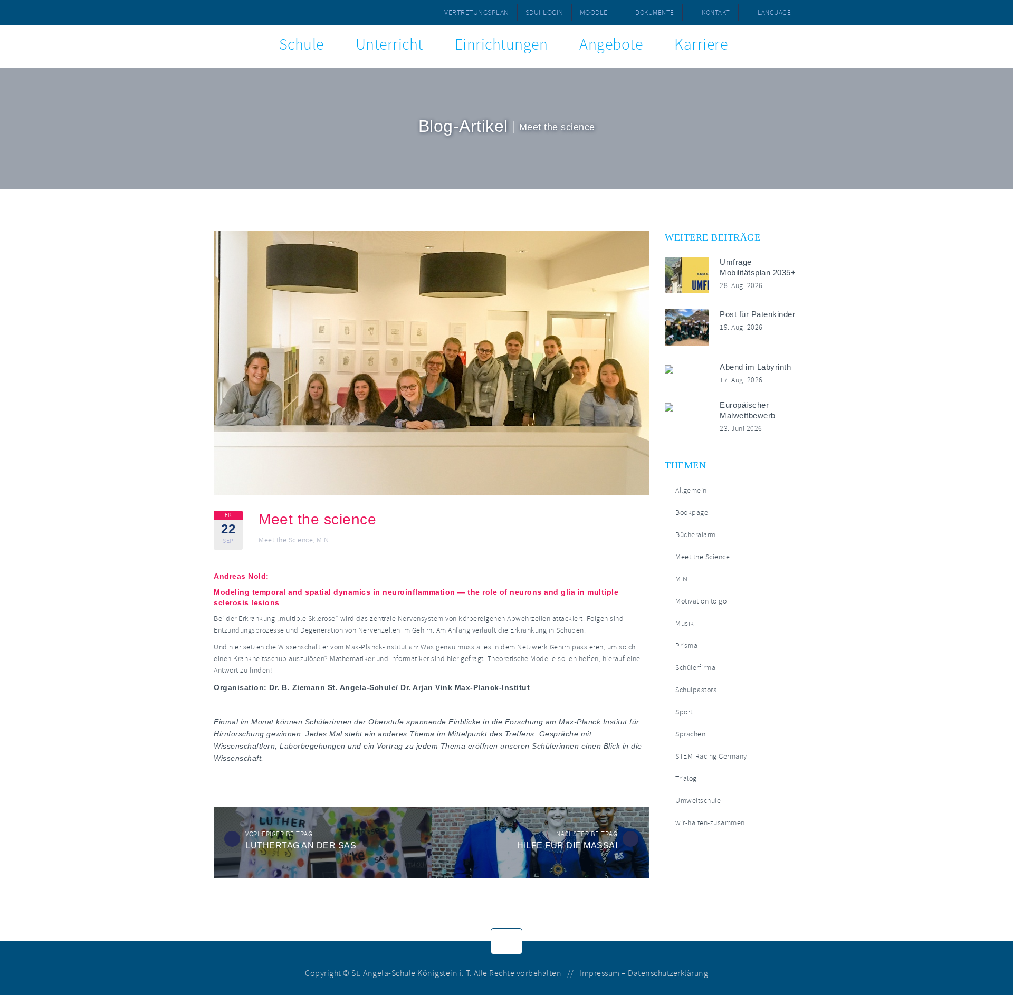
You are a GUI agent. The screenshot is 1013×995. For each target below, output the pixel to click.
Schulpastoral (697, 689)
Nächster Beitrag (586, 834)
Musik (684, 623)
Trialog (686, 778)
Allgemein (691, 490)
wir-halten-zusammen (710, 822)
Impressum (599, 973)
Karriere (701, 44)
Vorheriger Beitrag (278, 834)
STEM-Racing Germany (711, 756)
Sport (684, 711)
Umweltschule (698, 800)
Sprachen (690, 734)
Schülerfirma (695, 667)
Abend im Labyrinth (755, 366)
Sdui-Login (544, 12)
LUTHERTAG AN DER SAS (300, 845)
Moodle (594, 12)
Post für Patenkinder (757, 314)
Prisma (686, 645)
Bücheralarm (695, 534)
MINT (325, 540)
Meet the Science (286, 540)
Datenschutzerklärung (668, 973)
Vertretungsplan (476, 12)
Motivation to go (701, 601)
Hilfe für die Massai (567, 845)
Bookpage (691, 512)
